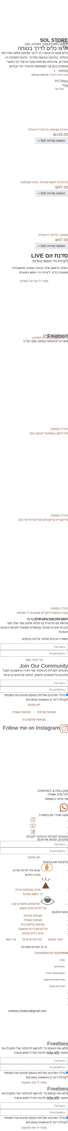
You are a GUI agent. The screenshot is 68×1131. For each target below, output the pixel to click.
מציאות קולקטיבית (34, 719)
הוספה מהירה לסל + (51, 140)
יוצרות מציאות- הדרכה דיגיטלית (48, 129)
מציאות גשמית (21, 712)
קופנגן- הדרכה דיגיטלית (53, 235)
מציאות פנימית (46, 712)
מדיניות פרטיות (32, 939)
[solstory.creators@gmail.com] (4, 1011)
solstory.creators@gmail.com (27, 1011)
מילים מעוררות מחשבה (54, 979)
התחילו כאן (60, 966)
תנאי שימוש (55, 939)
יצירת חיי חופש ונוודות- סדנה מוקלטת (44, 182)
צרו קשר (10, 939)
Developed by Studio (51, 953)
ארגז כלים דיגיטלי (59, 74)
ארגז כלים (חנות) (57, 986)
